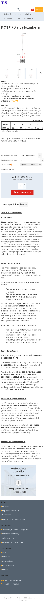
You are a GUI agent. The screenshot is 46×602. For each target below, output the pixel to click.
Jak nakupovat (8, 538)
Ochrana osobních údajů (12, 542)
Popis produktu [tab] (11, 204)
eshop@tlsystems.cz (18, 489)
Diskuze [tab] (23, 204)
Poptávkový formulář (10, 511)
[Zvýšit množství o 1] (24, 184)
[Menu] (39, 9)
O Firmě (5, 506)
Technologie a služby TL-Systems (15, 529)
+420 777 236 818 (18, 492)
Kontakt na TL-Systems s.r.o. (13, 519)
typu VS (14, 101)
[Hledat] (18, 9)
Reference (6, 515)
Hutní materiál (8, 565)
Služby (4, 570)
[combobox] (32, 160)
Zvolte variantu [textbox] (27, 160)
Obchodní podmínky (10, 534)
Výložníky (6, 557)
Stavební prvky (8, 561)
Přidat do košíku (24, 192)
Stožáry (5, 552)
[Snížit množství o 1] (24, 187)
